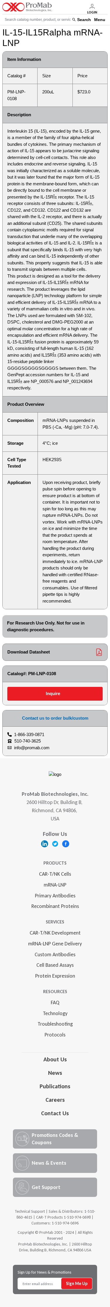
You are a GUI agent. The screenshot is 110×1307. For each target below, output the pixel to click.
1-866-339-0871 (29, 734)
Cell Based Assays (55, 965)
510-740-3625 (27, 740)
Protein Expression (55, 976)
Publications (55, 1086)
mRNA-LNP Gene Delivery (55, 943)
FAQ (55, 1002)
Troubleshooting (55, 1024)
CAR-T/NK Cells (55, 874)
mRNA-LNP (55, 885)
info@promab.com (32, 747)
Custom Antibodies (55, 954)
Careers (55, 1099)
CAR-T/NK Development (55, 933)
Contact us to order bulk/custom (55, 718)
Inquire (53, 693)
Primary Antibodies (55, 895)
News (55, 1072)
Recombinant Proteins (55, 906)
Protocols (55, 1034)
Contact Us (55, 1113)
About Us (55, 1059)
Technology (55, 1013)
